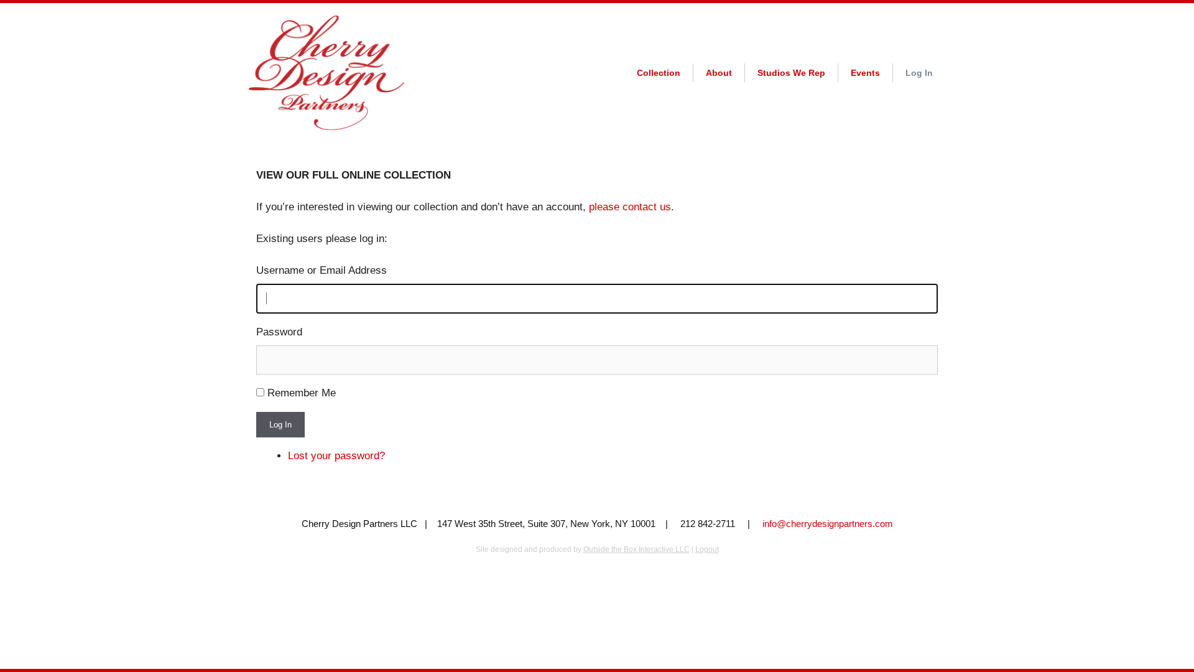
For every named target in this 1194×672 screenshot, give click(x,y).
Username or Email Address (321, 270)
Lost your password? (336, 456)
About (719, 73)
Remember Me (301, 393)
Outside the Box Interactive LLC (636, 549)
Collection (658, 73)
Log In (919, 73)
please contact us (630, 207)
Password (279, 332)
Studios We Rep (791, 73)
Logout (707, 549)
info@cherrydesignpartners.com (827, 523)
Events (865, 73)
